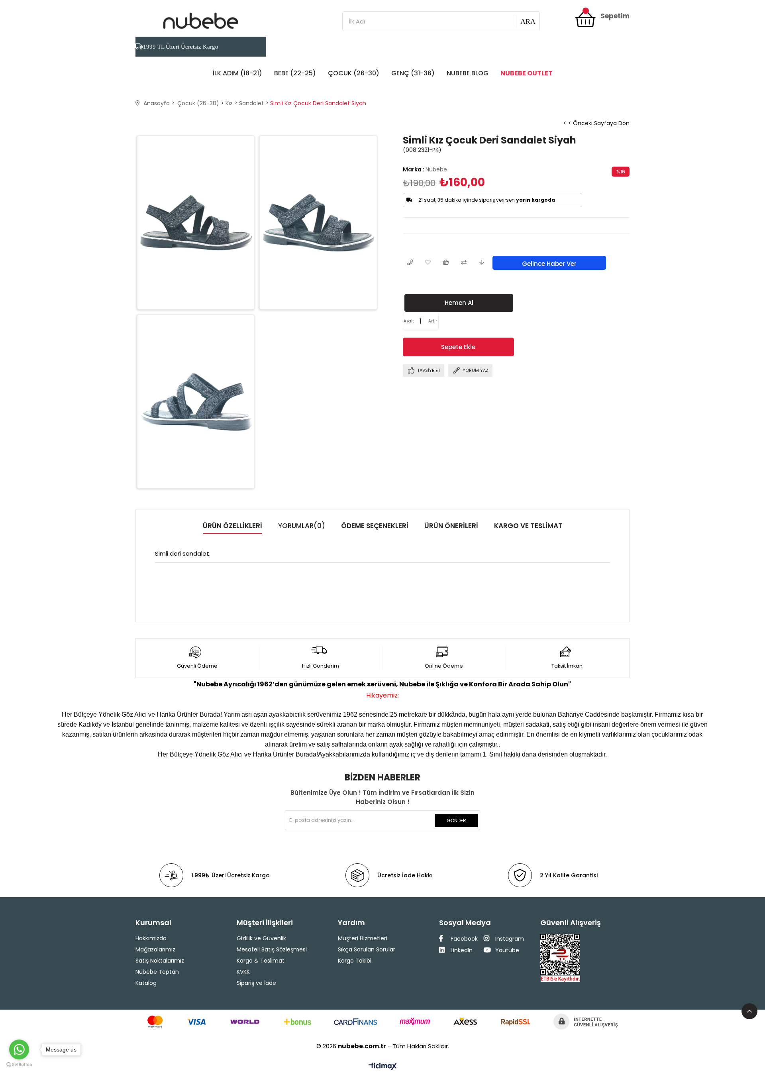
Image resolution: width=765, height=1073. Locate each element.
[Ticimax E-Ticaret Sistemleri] (383, 1067)
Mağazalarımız (155, 949)
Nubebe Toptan (157, 972)
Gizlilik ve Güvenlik (261, 938)
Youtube (506, 950)
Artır (432, 321)
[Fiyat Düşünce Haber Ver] (481, 263)
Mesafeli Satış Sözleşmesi (272, 949)
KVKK (243, 972)
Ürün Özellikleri (232, 526)
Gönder (456, 820)
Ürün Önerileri (451, 526)
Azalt (409, 321)
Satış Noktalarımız (159, 961)
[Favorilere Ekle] (428, 263)
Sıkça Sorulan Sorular (366, 949)
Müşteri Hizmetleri (362, 938)
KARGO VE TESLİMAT (528, 526)
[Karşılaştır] (464, 263)
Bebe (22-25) (295, 73)
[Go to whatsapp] (19, 1049)
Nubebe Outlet (526, 73)
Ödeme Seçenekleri (374, 526)
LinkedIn (461, 950)
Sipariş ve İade (256, 983)
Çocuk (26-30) (353, 73)
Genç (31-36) (413, 73)
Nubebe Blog (467, 73)
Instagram (509, 939)
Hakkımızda (151, 938)
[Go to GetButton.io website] (19, 1064)
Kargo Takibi (354, 961)
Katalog (146, 983)
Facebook (463, 939)
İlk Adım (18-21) (237, 73)
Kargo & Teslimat (260, 961)
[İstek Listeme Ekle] (446, 263)
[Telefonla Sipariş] (410, 263)
